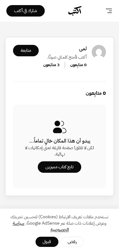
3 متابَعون (51, 65)
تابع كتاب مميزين (59, 167)
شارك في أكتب (25, 10)
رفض (72, 241)
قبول (47, 241)
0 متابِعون (78, 65)
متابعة (26, 50)
